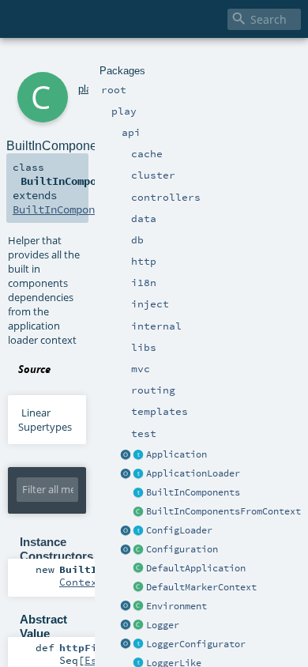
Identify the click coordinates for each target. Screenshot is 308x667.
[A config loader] (139, 531)
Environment (176, 606)
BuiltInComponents (193, 492)
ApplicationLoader (193, 473)
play (87, 89)
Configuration (182, 549)
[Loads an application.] (139, 474)
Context (81, 581)
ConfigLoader (179, 530)
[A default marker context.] (139, 588)
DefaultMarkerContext (201, 587)
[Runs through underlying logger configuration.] (139, 645)
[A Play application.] (139, 455)
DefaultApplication (196, 568)
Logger (162, 625)
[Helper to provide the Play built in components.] (139, 493)
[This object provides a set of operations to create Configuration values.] (126, 550)
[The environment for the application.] (139, 607)
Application (176, 454)
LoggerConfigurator (196, 644)
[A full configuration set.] (139, 550)
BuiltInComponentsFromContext (223, 511)
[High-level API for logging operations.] (126, 626)
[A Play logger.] (139, 626)
